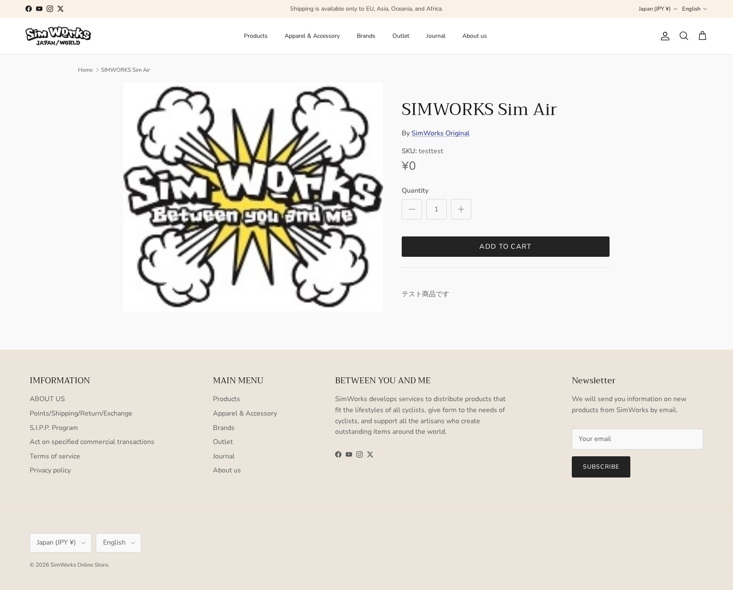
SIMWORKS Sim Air (125, 70)
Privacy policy (50, 470)
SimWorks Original (440, 133)
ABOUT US (47, 399)
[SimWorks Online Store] (58, 36)
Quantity (415, 190)
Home (85, 70)
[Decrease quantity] (412, 209)
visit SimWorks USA (405, 12)
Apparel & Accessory (312, 36)
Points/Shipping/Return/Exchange (81, 413)
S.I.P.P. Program (54, 428)
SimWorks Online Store (79, 565)
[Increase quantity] (461, 209)
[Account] (663, 36)
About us (474, 36)
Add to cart (505, 246)
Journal (435, 36)
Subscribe (601, 467)
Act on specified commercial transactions (92, 442)
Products (256, 36)
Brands (366, 36)
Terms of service (55, 456)
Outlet (400, 36)
